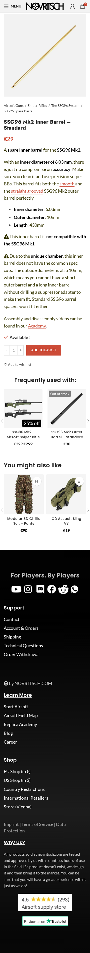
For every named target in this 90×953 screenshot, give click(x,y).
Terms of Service (37, 824)
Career (10, 742)
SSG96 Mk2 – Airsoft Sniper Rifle (23, 435)
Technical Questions (23, 645)
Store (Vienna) (18, 806)
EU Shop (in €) (17, 771)
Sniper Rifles (37, 105)
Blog (8, 733)
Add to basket (43, 350)
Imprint (11, 824)
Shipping (12, 637)
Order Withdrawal (22, 654)
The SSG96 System (65, 105)
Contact (12, 619)
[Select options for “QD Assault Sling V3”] (79, 481)
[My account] (73, 6)
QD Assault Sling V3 (66, 521)
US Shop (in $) (17, 780)
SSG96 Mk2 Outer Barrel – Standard (67, 435)
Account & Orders (21, 628)
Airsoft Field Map (21, 715)
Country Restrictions (24, 789)
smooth (67, 183)
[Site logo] (45, 6)
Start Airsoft (16, 706)
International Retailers (26, 798)
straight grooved (27, 191)
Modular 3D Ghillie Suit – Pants (23, 521)
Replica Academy (20, 724)
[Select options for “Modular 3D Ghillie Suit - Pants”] (36, 481)
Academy (37, 326)
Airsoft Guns (14, 105)
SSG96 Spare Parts (18, 111)
